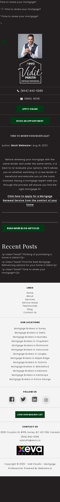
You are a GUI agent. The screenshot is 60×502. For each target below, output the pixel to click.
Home (30, 292)
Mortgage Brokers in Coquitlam (30, 341)
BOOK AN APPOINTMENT (30, 121)
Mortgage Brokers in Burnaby (30, 336)
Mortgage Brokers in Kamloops (30, 375)
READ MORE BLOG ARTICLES (23, 228)
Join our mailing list (30, 414)
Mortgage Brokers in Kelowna (30, 370)
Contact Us (30, 312)
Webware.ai (45, 468)
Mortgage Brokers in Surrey (30, 328)
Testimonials (30, 305)
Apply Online (30, 109)
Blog (30, 309)
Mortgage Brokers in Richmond (30, 345)
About (30, 296)
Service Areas (30, 302)
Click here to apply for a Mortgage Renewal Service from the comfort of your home (30, 200)
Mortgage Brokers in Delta (30, 332)
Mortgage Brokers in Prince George (30, 379)
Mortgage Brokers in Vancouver (30, 349)
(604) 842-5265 (32, 91)
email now (32, 98)
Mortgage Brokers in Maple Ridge (30, 358)
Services (30, 299)
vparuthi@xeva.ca (30, 440)
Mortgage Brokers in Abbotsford (30, 366)
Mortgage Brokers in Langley (30, 353)
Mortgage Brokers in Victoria (30, 362)
